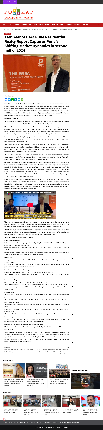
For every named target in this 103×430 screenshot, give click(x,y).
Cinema (47, 25)
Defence (16, 422)
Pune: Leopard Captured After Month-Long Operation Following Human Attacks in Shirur (51, 411)
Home (5, 422)
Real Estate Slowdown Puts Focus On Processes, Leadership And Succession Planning (35, 382)
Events (41, 25)
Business (76, 25)
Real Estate (86, 25)
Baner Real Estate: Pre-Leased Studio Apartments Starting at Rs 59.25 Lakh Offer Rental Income (13, 382)
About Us (55, 422)
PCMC (11, 25)
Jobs (30, 25)
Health (17, 25)
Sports (61, 25)
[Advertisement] (85, 272)
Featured (38, 422)
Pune (4, 25)
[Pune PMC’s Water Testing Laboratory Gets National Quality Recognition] (12, 401)
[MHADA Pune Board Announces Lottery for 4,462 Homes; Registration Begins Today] (59, 370)
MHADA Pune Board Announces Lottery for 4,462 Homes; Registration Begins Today (59, 382)
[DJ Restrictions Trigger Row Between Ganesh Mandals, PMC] (85, 381)
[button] (99, 24)
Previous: (18, 350)
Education (24, 25)
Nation (10, 422)
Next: (53, 351)
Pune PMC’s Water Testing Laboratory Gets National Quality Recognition (11, 410)
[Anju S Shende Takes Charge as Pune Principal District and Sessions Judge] (71, 401)
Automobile (68, 25)
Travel (35, 25)
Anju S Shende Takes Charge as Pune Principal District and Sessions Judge (71, 410)
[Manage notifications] (4, 419)
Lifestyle (32, 422)
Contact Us (63, 422)
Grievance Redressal (73, 422)
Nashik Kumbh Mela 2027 (9, 1)
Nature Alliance (47, 422)
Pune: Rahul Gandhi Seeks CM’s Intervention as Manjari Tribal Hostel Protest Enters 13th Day (90, 411)
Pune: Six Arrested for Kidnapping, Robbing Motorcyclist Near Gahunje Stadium (31, 411)
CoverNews (56, 427)
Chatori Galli (54, 25)
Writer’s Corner (24, 422)
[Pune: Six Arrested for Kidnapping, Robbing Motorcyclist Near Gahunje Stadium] (32, 401)
